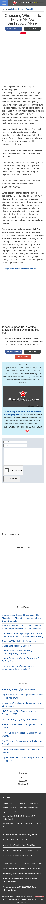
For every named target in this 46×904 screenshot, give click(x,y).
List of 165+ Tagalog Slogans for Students (20, 719)
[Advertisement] (23, 60)
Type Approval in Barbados (12, 812)
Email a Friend (23, 356)
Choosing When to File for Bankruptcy (19, 641)
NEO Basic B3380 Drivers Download (16, 840)
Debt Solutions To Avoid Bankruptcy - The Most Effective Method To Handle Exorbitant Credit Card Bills (21, 618)
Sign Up (26, 902)
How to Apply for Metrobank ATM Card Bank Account (22, 874)
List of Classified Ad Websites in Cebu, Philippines (21, 868)
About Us (6, 899)
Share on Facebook (14, 28)
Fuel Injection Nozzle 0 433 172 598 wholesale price (22, 803)
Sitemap (24, 899)
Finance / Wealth (25, 9)
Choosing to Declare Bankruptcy (16, 646)
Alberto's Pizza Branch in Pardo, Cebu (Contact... (21, 845)
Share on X (32, 28)
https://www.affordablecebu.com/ (20, 269)
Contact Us (15, 899)
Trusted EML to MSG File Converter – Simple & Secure (23, 863)
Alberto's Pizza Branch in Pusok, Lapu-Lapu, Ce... (21, 855)
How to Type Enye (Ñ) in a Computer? (19, 690)
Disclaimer (32, 899)
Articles (12, 9)
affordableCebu (31, 2)
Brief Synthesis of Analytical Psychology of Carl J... (22, 850)
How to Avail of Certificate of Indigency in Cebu (20, 835)
